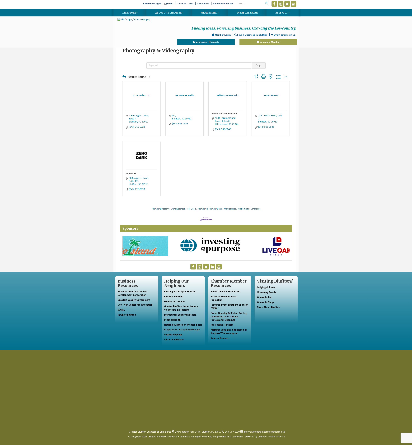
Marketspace (230, 209)
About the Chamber (168, 12)
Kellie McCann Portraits (225, 113)
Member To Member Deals (210, 209)
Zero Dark (131, 173)
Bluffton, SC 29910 (198, 432)
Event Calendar (247, 12)
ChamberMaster (266, 436)
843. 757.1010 (232, 432)
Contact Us (255, 209)
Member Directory (160, 209)
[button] (124, 77)
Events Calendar (178, 209)
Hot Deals (191, 209)
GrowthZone (236, 436)
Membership (209, 12)
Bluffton (281, 12)
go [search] (260, 65)
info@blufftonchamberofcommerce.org (264, 432)
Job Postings (243, 209)
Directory (129, 12)
